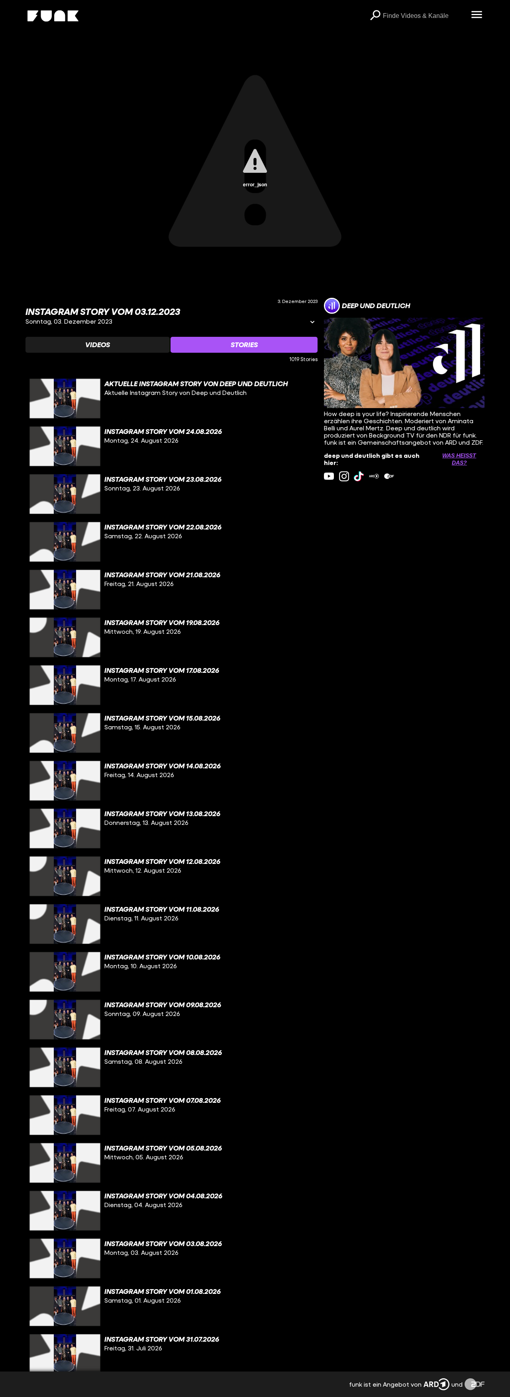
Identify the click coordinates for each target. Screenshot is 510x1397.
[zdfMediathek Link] (389, 476)
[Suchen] (375, 15)
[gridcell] (171, 398)
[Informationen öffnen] (312, 323)
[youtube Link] (329, 476)
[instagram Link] (344, 476)
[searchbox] (424, 16)
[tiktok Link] (359, 476)
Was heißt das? (459, 459)
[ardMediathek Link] (374, 476)
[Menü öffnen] (476, 15)
